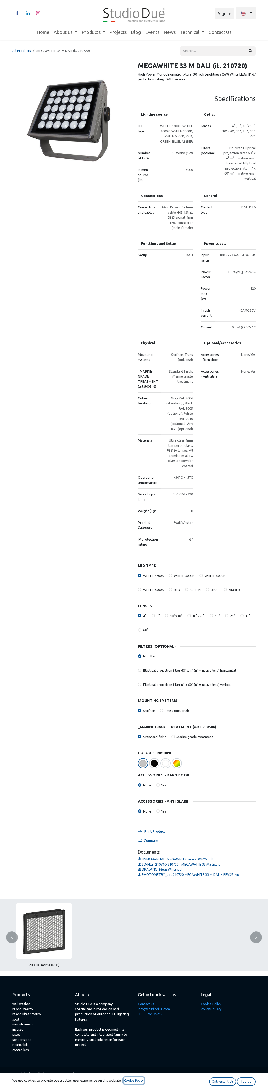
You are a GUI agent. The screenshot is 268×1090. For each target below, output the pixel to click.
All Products (21, 51)
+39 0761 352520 (151, 1014)
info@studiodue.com (154, 1009)
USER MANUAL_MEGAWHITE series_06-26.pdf (177, 859)
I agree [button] (246, 1081)
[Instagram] (38, 13)
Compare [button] (151, 840)
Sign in (224, 13)
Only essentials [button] (222, 1081)
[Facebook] (17, 13)
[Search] (250, 51)
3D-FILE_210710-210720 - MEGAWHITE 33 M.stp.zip (181, 864)
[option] (134, 937)
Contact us (146, 1004)
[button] (15, 937)
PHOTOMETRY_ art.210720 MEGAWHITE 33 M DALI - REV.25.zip (190, 874)
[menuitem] (43, 32)
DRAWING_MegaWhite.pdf (162, 869)
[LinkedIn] (27, 13)
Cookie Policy (211, 1004)
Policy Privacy (211, 1009)
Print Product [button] (154, 831)
